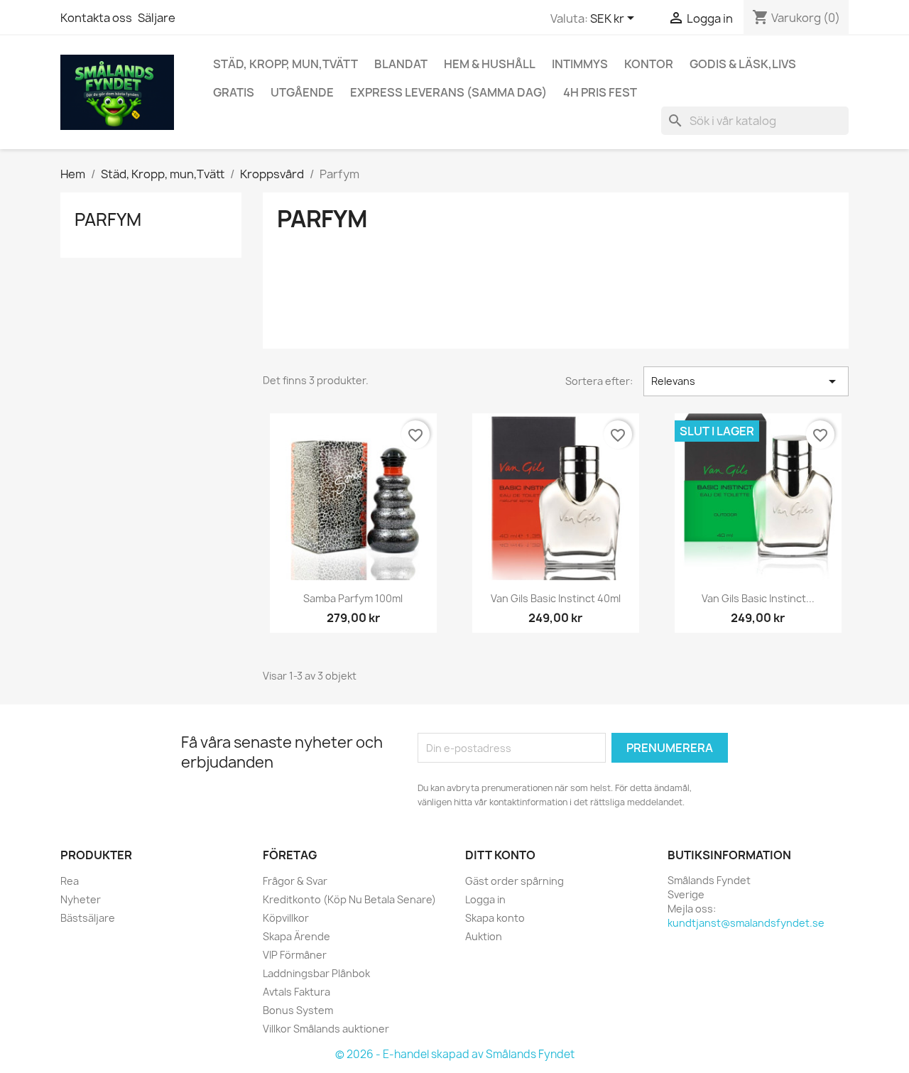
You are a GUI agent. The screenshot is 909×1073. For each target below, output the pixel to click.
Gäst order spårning (514, 881)
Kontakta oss (96, 18)
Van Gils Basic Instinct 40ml (556, 598)
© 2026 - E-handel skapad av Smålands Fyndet (455, 1054)
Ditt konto (500, 855)
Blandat (401, 64)
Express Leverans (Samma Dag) (448, 92)
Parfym (108, 219)
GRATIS (233, 92)
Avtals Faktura (296, 991)
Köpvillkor (286, 918)
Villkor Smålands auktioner (326, 1028)
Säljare (156, 18)
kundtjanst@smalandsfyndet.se (746, 923)
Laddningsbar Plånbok (316, 973)
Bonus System (298, 1010)
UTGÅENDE (302, 92)
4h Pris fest (600, 92)
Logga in (485, 899)
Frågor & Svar (295, 881)
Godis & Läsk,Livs (743, 64)
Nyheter (80, 899)
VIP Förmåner (295, 955)
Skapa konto (495, 918)
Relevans (746, 381)
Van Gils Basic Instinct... (758, 598)
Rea (69, 881)
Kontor (648, 64)
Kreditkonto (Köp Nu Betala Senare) (349, 899)
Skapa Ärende (296, 936)
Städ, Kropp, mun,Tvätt (285, 64)
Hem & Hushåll (489, 64)
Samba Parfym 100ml (353, 598)
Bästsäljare (87, 918)
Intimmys (580, 64)
